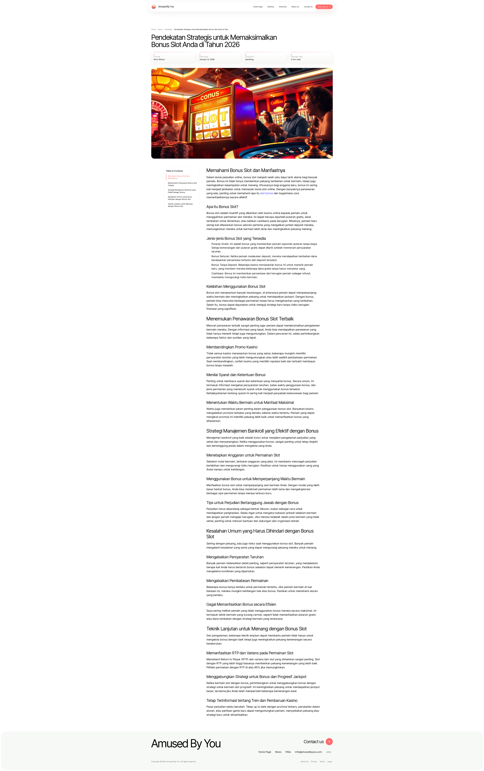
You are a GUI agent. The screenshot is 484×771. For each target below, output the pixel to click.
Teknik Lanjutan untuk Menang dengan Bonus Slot (180, 205)
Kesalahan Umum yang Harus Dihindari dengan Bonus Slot (180, 198)
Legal (329, 761)
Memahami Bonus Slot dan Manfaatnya (178, 177)
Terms (322, 761)
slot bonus (266, 193)
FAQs (288, 752)
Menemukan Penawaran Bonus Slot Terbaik (182, 184)
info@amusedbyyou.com (308, 752)
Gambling (168, 29)
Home (153, 29)
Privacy (314, 761)
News (160, 29)
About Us (304, 761)
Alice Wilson (159, 59)
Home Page (265, 752)
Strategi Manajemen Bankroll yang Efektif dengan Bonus (181, 191)
